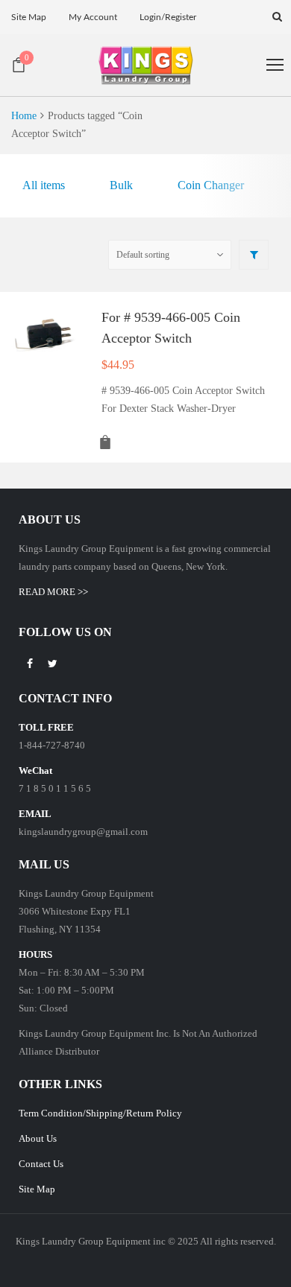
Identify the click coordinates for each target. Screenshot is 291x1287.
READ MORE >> (53, 591)
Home (24, 115)
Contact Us (41, 1163)
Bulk (121, 185)
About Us (38, 1138)
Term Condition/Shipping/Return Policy (100, 1113)
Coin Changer (211, 185)
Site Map (37, 1189)
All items (43, 185)
